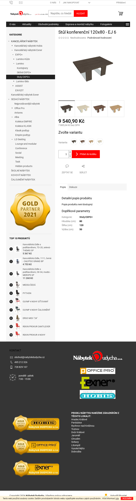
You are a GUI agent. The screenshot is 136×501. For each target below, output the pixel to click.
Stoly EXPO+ (23, 77)
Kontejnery (22, 68)
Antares (18, 112)
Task (17, 161)
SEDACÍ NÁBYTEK (20, 99)
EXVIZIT (19, 90)
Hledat (80, 13)
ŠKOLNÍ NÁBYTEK (20, 170)
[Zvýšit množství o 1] (70, 152)
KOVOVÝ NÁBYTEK (21, 175)
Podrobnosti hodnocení (99, 37)
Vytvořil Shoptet (118, 495)
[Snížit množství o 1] (70, 156)
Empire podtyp (22, 135)
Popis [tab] (63, 187)
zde (117, 498)
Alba (16, 117)
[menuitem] (12, 24)
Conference (21, 148)
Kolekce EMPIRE (23, 121)
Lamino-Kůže (23, 59)
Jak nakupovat (71, 2)
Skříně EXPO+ (24, 72)
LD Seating (20, 139)
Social (18, 152)
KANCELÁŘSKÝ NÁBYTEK (24, 41)
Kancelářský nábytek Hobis (28, 45)
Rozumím (127, 498)
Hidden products (23, 166)
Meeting (19, 157)
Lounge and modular (26, 143)
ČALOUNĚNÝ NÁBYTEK (23, 179)
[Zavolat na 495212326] (14, 2)
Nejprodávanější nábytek (27, 103)
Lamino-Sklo (22, 81)
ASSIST (19, 86)
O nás (53, 2)
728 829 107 (20, 367)
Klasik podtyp (22, 130)
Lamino (20, 63)
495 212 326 (20, 362)
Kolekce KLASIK (23, 126)
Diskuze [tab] (73, 187)
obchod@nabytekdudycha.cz (29, 357)
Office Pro (19, 108)
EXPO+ (19, 54)
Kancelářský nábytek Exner (28, 50)
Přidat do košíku (88, 154)
